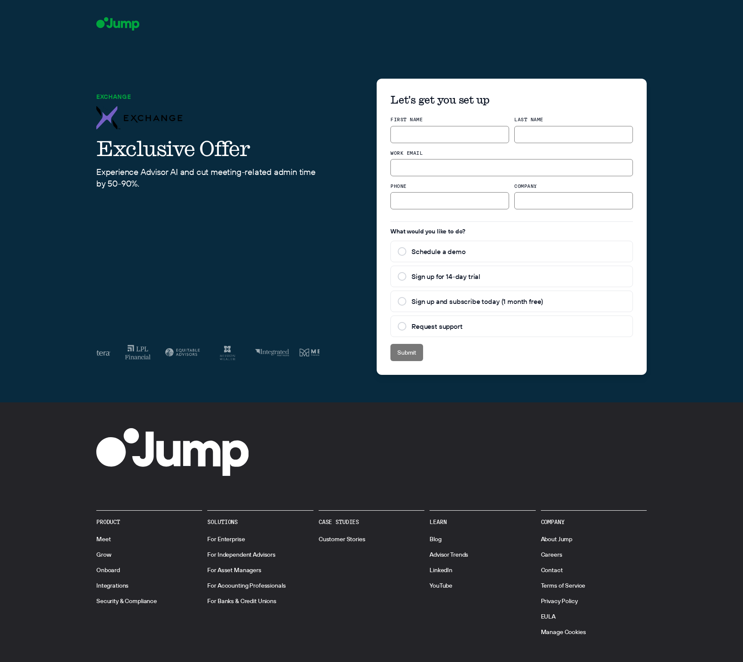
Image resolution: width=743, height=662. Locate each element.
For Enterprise (226, 539)
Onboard (108, 570)
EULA (548, 616)
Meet (103, 539)
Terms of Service (563, 585)
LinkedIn (441, 570)
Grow (103, 554)
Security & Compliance (126, 601)
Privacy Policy (559, 601)
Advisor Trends (449, 554)
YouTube (441, 585)
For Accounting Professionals (246, 585)
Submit (406, 352)
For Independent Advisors (241, 554)
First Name (406, 119)
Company (525, 186)
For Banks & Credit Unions (241, 601)
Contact (552, 570)
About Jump (557, 539)
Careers (551, 554)
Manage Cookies (563, 632)
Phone (398, 186)
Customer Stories (342, 539)
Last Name (528, 119)
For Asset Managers (234, 570)
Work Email (406, 153)
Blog (435, 539)
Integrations (112, 585)
